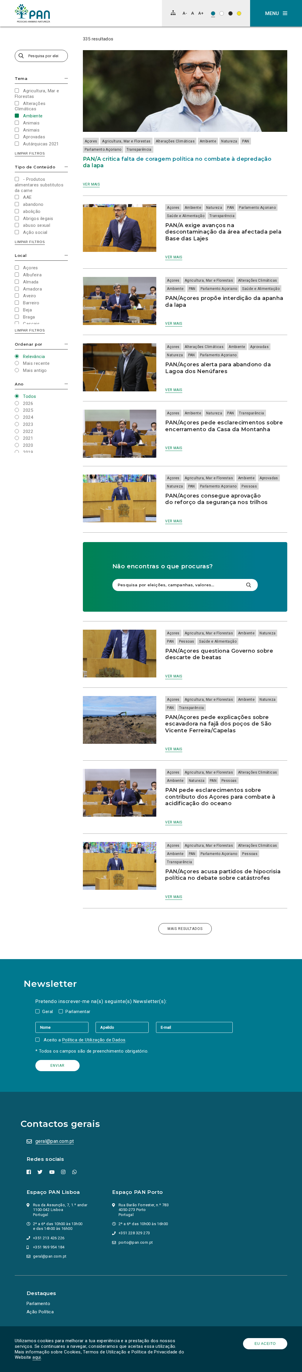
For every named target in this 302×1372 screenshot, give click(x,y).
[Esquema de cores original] (213, 13)
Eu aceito (265, 1344)
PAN (245, 141)
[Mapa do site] (173, 12)
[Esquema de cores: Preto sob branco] (221, 13)
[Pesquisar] (248, 585)
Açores (91, 141)
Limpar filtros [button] (30, 153)
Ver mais (91, 184)
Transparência (139, 149)
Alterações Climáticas (175, 141)
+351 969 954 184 (48, 1247)
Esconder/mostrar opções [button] (66, 78)
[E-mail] (194, 1027)
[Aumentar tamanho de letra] (200, 13)
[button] (276, 13)
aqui (36, 1357)
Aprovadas (259, 347)
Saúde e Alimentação (185, 216)
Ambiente (208, 141)
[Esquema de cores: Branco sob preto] (230, 13)
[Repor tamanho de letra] (192, 13)
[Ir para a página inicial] (32, 13)
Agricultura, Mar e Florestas (126, 141)
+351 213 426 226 (48, 1238)
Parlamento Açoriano (103, 149)
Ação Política (40, 1311)
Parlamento (38, 1303)
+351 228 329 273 (134, 1233)
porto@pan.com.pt (136, 1242)
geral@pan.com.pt (54, 1141)
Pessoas (249, 486)
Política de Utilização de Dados (93, 1040)
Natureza (229, 141)
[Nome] (65, 1027)
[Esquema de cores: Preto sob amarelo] (239, 13)
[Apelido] (126, 1027)
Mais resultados (185, 929)
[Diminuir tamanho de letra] (185, 13)
